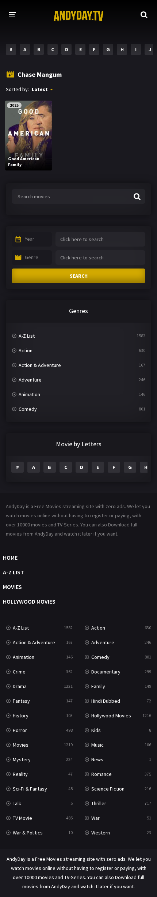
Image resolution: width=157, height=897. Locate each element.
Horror (20, 730)
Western (100, 832)
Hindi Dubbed (105, 701)
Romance (101, 774)
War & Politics (28, 832)
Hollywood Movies (29, 601)
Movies (12, 586)
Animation (29, 394)
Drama (20, 686)
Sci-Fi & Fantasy (30, 788)
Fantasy (21, 701)
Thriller (98, 803)
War (95, 818)
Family (98, 686)
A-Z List (27, 336)
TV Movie (22, 818)
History (20, 715)
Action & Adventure (40, 365)
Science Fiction (108, 788)
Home (10, 557)
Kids (96, 730)
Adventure (30, 379)
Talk (17, 803)
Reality (20, 774)
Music (97, 745)
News (97, 759)
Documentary (105, 671)
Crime (19, 671)
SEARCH (79, 276)
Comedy (28, 409)
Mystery (22, 759)
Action (25, 350)
